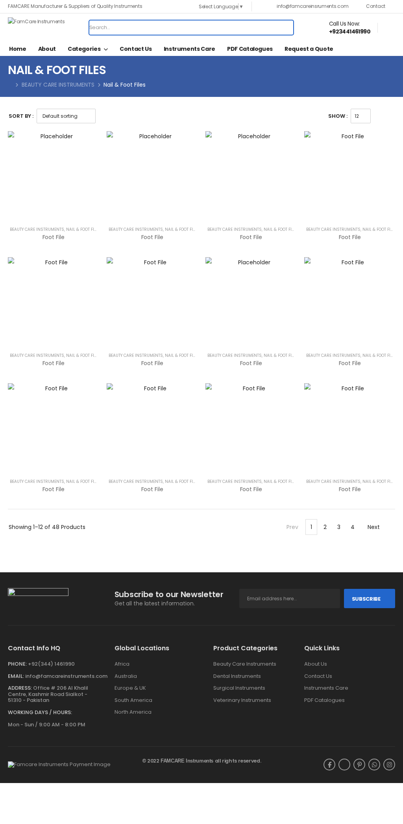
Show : (338, 116)
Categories (84, 49)
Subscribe (366, 599)
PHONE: (17, 664)
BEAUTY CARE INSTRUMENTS (58, 85)
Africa (122, 664)
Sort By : (21, 116)
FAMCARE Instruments (187, 761)
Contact (375, 6)
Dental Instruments (237, 676)
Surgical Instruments (239, 688)
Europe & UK (130, 688)
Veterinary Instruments (242, 700)
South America (133, 700)
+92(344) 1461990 (51, 664)
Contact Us (136, 49)
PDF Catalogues (250, 49)
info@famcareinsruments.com (312, 6)
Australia (126, 676)
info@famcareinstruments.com (66, 676)
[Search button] (285, 27)
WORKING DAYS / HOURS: (40, 712)
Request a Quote (309, 49)
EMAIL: (16, 676)
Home (17, 49)
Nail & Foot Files (83, 229)
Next (374, 527)
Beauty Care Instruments (244, 664)
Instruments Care (189, 49)
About (47, 49)
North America (133, 712)
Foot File (54, 237)
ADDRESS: (20, 688)
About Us (315, 664)
